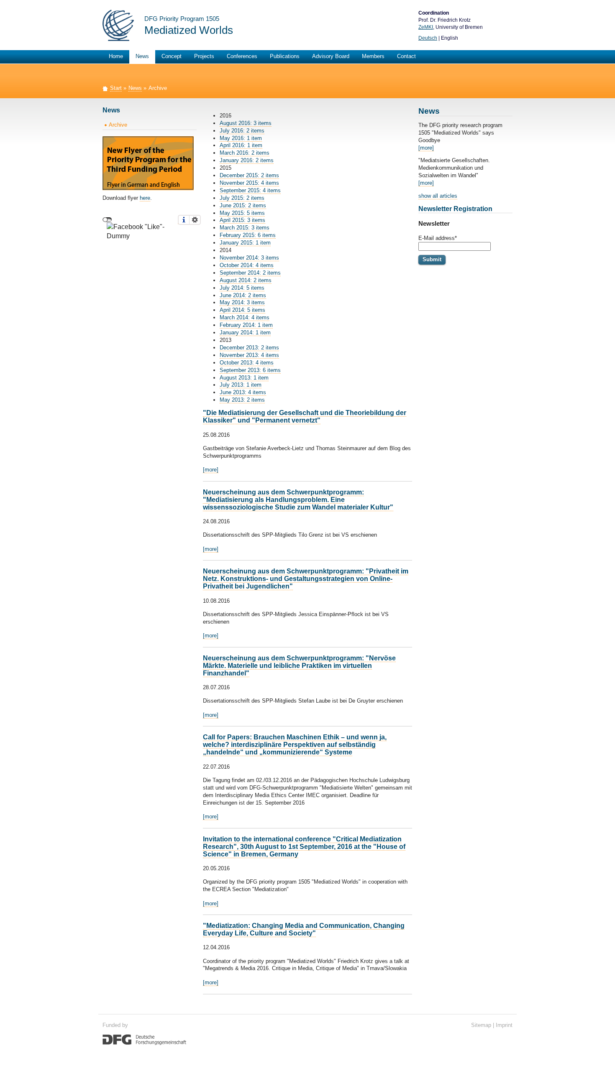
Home (116, 56)
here (145, 198)
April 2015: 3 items (242, 220)
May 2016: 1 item (241, 138)
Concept (171, 56)
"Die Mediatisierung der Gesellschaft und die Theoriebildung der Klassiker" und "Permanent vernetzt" (304, 416)
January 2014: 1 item (245, 332)
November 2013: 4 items (249, 355)
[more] (210, 469)
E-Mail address (437, 238)
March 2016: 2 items (244, 153)
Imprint (504, 1025)
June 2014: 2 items (243, 295)
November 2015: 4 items (249, 183)
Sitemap (481, 1025)
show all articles (437, 196)
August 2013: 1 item (244, 378)
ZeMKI (425, 27)
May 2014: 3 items (242, 302)
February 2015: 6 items (248, 235)
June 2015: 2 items (243, 205)
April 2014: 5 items (242, 310)
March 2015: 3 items (244, 227)
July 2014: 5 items (242, 288)
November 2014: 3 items (249, 258)
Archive (118, 125)
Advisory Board (330, 56)
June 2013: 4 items (243, 392)
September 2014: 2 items (250, 273)
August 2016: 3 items (246, 123)
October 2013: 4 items (247, 362)
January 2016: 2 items (247, 160)
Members (373, 56)
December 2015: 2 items (249, 175)
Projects (204, 56)
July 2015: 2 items (242, 198)
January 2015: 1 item (245, 242)
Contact (406, 56)
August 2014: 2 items (246, 280)
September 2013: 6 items (250, 370)
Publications (285, 56)
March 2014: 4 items (244, 317)
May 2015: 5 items (242, 213)
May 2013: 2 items (242, 400)
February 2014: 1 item (246, 325)
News (142, 56)
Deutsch (427, 38)
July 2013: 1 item (240, 385)
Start (116, 88)
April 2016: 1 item (241, 145)
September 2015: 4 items (250, 190)
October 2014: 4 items (247, 265)
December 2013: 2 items (249, 347)
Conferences (242, 56)
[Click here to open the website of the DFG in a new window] (144, 1039)
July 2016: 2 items (242, 130)
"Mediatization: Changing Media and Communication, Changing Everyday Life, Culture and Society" (304, 929)
